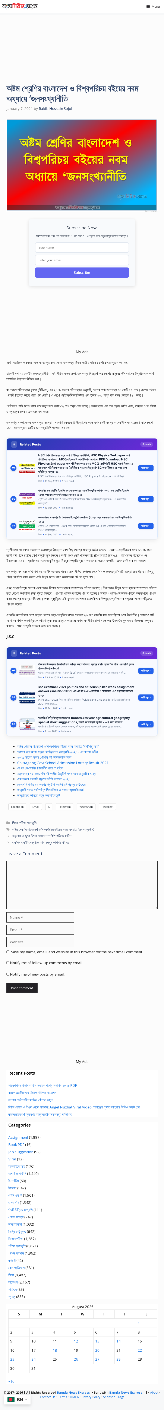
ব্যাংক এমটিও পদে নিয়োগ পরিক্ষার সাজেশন (32, 1092)
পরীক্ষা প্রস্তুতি (28, 822)
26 (76, 1359)
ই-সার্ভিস (13, 1180)
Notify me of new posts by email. (37, 974)
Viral (12, 1159)
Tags (120, 1397)
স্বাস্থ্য (11, 1296)
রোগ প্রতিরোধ (16, 1267)
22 (140, 1350)
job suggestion (20, 1151)
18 (55, 1350)
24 (33, 1359)
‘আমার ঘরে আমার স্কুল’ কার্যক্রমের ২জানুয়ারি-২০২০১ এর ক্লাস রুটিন (57, 751)
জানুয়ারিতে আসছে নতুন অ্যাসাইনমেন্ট (38, 795)
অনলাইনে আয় (16, 1166)
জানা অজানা (15, 1224)
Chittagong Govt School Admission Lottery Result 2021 (63, 762)
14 (118, 1341)
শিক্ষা (15, 822)
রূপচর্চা (12, 1260)
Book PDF (16, 1144)
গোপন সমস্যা (15, 1217)
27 (97, 1359)
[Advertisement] (82, 45)
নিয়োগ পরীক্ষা (15, 1238)
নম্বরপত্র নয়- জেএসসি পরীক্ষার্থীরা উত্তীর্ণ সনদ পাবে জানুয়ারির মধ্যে (56, 773)
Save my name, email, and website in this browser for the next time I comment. (77, 951)
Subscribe (82, 272)
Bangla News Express (73, 1392)
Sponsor (109, 1397)
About (154, 1392)
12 (76, 1341)
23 (12, 1359)
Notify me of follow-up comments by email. (46, 962)
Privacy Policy (91, 1397)
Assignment (18, 1137)
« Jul (12, 1381)
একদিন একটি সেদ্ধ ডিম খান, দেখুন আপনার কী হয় (40, 842)
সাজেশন (13, 1282)
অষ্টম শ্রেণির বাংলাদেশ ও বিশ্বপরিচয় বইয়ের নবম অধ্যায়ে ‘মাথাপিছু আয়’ (58, 746)
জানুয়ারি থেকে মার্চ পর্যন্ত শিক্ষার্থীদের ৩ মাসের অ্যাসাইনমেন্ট (50, 789)
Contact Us (47, 1397)
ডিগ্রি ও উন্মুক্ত (17, 1231)
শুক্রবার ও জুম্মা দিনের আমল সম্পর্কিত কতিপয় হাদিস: (42, 835)
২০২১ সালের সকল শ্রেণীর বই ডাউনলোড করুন (44, 757)
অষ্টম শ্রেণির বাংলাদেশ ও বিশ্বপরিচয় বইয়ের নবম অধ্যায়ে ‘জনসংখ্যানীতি (53, 829)
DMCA (74, 1397)
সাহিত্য (12, 1289)
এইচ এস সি (15, 1195)
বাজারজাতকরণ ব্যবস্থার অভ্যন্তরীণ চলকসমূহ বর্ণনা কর (40, 1114)
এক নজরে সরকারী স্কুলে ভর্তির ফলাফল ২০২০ (43, 778)
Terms (62, 1397)
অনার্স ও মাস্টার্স (17, 1173)
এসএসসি (13, 1202)
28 (118, 1359)
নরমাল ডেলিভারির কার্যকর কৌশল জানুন (30, 1099)
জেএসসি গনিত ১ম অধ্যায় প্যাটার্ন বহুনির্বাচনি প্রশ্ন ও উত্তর (51, 784)
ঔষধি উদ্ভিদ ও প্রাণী (20, 1209)
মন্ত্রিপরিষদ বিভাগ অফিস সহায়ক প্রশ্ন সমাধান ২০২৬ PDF (42, 1085)
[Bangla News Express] (20, 6)
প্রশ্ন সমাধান (16, 1253)
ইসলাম (12, 1188)
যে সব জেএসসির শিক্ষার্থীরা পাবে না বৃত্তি (40, 768)
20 (97, 1350)
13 (97, 1341)
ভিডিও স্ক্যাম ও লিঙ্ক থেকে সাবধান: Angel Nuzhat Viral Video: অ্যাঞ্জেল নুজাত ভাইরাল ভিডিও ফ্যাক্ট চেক (74, 1107)
